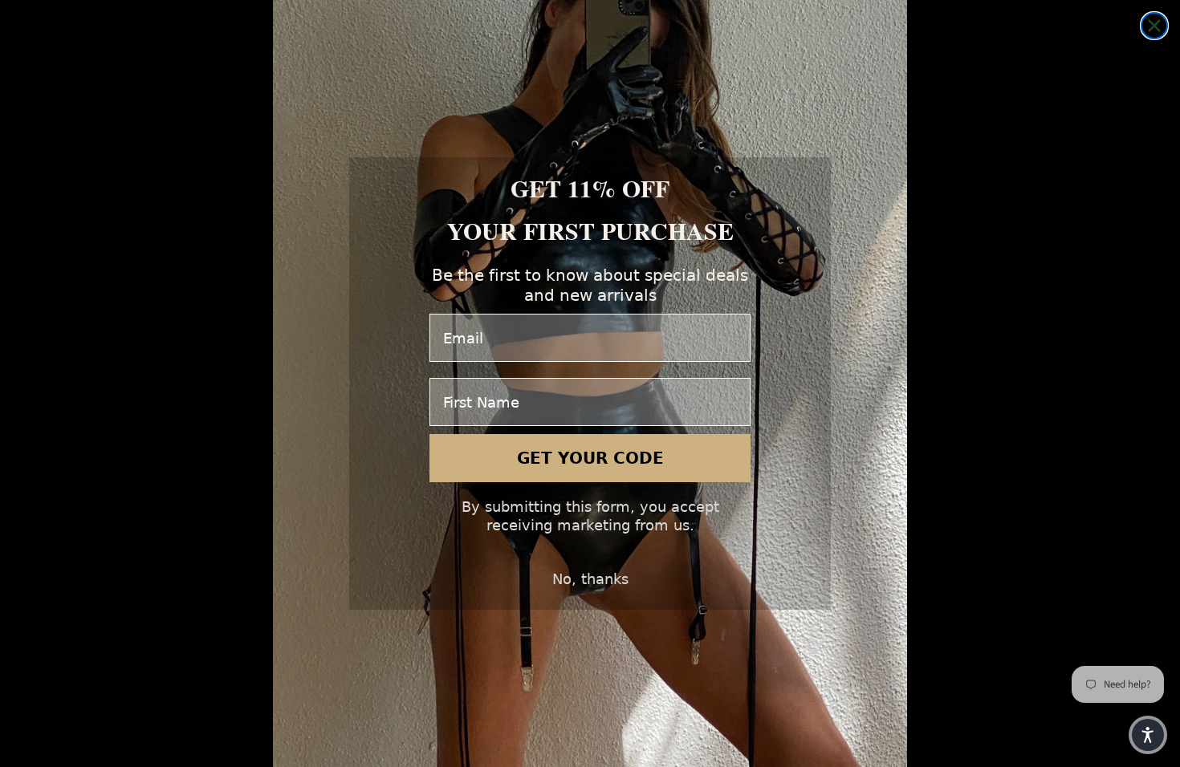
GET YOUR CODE (590, 458)
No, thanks (590, 578)
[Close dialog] (1154, 26)
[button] (1148, 735)
